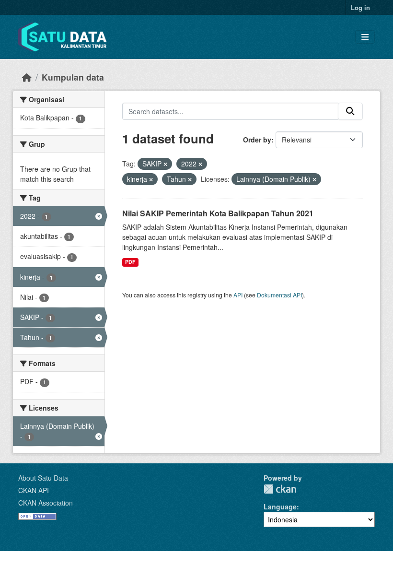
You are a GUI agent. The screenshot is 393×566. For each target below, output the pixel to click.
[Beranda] (27, 77)
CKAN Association (45, 502)
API (238, 295)
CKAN (280, 489)
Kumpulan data (73, 77)
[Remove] (165, 164)
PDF (130, 261)
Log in (360, 7)
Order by (257, 139)
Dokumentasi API (279, 295)
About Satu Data (43, 478)
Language (280, 506)
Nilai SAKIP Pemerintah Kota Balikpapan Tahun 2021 (217, 213)
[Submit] (350, 111)
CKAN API (33, 490)
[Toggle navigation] (365, 37)
